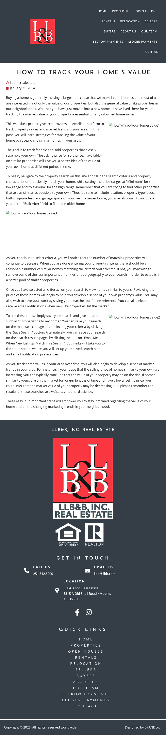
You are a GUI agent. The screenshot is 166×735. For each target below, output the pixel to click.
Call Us (41, 567)
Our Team (149, 31)
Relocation (130, 21)
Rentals (108, 21)
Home (102, 11)
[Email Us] (87, 570)
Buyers (110, 31)
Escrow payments (108, 41)
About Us (128, 31)
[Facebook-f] (77, 612)
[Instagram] (88, 612)
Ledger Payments (142, 41)
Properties (121, 11)
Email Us (104, 567)
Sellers (151, 21)
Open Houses (146, 11)
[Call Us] (26, 570)
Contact (152, 52)
